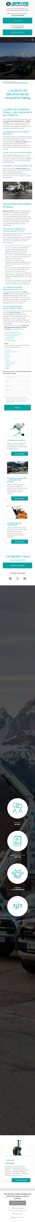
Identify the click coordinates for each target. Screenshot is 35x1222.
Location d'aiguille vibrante (12, 332)
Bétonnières (9, 255)
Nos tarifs (17, 21)
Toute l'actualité (21, 1180)
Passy (14, 81)
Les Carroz (8, 365)
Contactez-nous (15, 176)
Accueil (3, 81)
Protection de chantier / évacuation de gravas (18, 246)
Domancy (8, 357)
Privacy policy (18, 1217)
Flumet (7, 360)
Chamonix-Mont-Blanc (11, 352)
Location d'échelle (10, 337)
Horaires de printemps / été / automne (17, 1164)
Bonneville (8, 350)
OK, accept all (18, 1203)
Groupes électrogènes (12, 260)
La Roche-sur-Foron (11, 362)
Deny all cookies (18, 1208)
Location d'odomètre (10, 340)
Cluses (7, 353)
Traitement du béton (16, 440)
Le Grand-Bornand (10, 363)
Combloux (8, 355)
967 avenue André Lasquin (18, 14)
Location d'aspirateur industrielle (14, 334)
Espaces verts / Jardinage (14, 273)
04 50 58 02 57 (18, 28)
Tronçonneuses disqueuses (14, 280)
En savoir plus (19, 454)
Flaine (7, 358)
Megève (7, 368)
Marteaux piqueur (11, 267)
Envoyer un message (17, 32)
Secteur (9, 81)
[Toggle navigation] (29, 40)
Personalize (18, 1214)
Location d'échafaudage (12, 335)
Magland (8, 366)
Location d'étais (9, 339)
